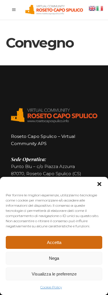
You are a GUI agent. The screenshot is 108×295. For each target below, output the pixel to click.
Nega (54, 258)
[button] (99, 184)
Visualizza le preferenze (54, 273)
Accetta (54, 242)
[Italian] (100, 8)
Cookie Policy (51, 287)
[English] (92, 8)
